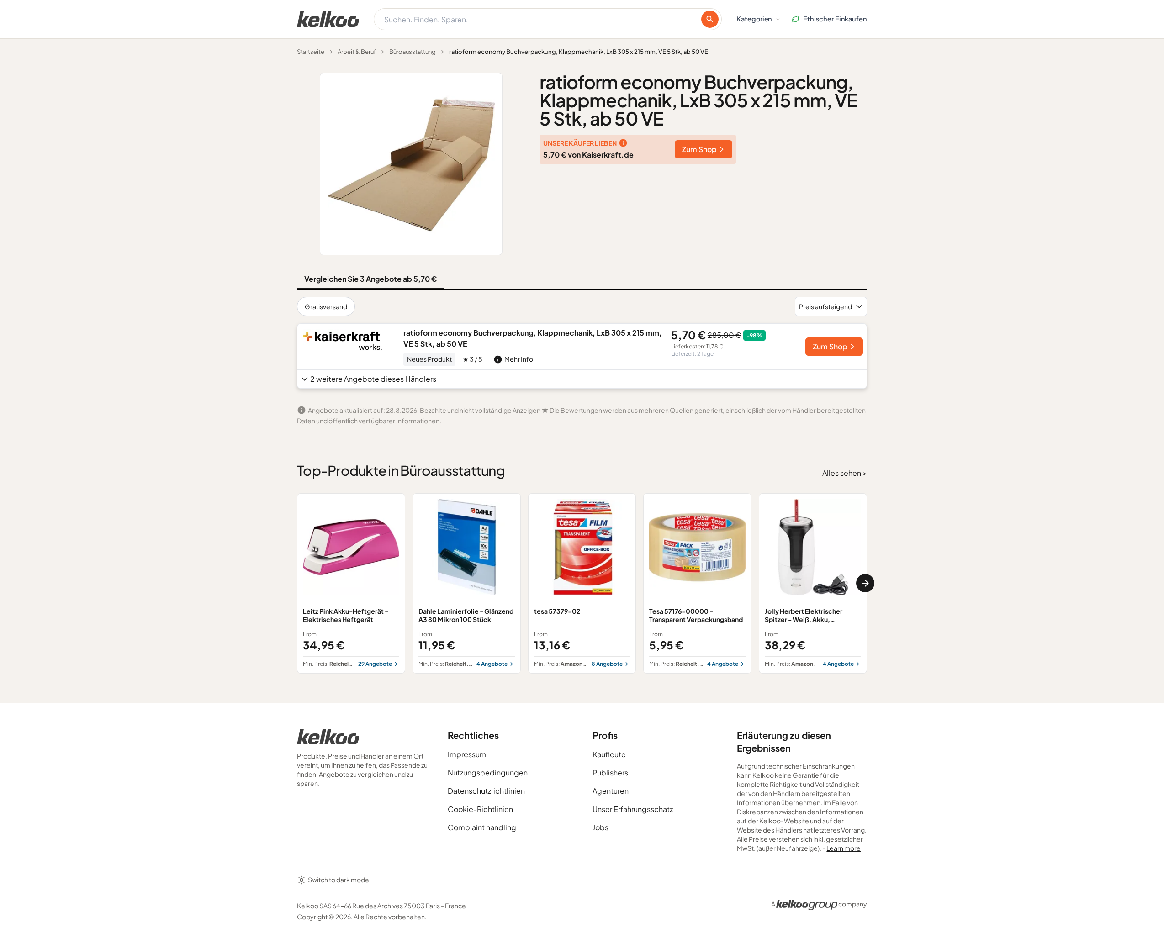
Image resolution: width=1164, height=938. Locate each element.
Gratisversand (326, 306)
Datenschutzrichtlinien (486, 791)
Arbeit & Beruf (357, 51)
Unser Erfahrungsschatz (633, 809)
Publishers (610, 772)
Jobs (600, 827)
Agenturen (611, 791)
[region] (582, 583)
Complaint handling (482, 827)
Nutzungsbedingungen (488, 772)
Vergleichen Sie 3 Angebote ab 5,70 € (370, 279)
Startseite (310, 51)
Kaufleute (609, 754)
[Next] (865, 583)
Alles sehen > (844, 473)
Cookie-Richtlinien (480, 809)
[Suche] (710, 19)
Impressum (467, 754)
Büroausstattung (412, 51)
